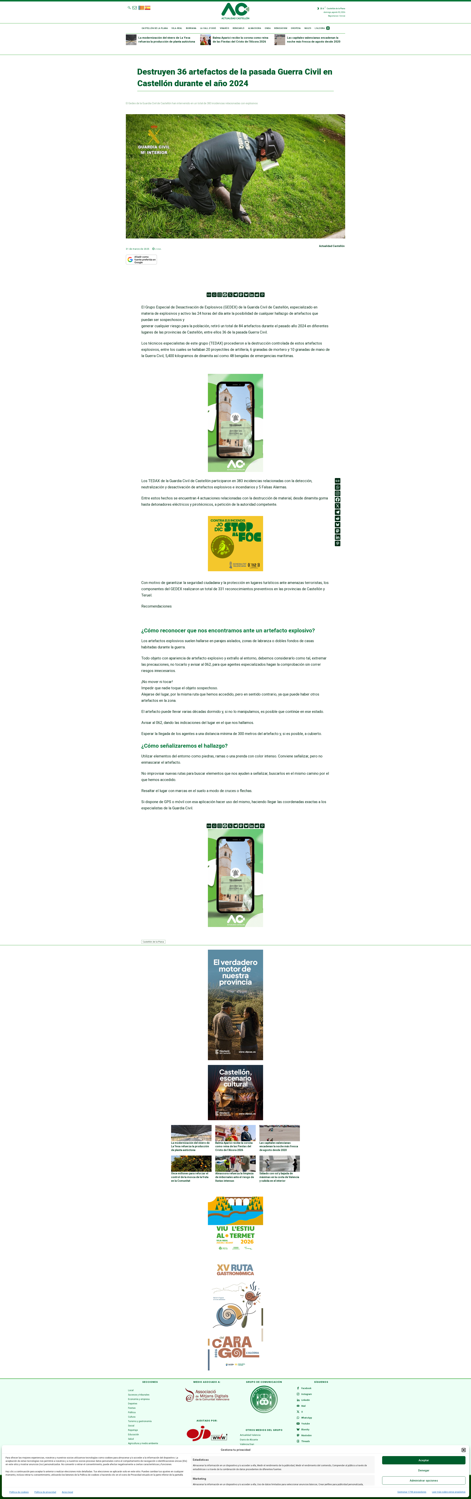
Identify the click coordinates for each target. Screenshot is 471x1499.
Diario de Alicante (249, 1439)
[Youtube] (298, 1424)
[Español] (148, 7)
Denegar (423, 1470)
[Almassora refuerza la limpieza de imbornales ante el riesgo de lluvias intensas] (235, 1164)
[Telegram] (235, 294)
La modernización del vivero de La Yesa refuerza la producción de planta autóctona (190, 1146)
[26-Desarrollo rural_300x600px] (235, 1059)
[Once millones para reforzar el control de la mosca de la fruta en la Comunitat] (191, 1164)
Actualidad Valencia (250, 1435)
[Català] (141, 7)
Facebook (306, 1388)
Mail (303, 1406)
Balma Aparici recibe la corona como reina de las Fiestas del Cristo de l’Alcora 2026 (234, 1146)
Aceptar (424, 1460)
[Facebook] (225, 294)
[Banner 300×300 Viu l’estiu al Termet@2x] (235, 1224)
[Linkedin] (251, 294)
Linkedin (305, 1400)
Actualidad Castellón (332, 246)
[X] (230, 294)
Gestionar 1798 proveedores (411, 1492)
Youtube (305, 1423)
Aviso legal (67, 1492)
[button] (463, 1450)
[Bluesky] (246, 294)
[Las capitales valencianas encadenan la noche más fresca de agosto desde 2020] (280, 39)
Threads (305, 1441)
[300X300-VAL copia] (235, 570)
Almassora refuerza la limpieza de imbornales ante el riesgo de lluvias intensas (234, 1177)
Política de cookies (19, 1492)
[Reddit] (257, 294)
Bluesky (305, 1429)
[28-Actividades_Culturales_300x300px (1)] (235, 1119)
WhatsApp (306, 1417)
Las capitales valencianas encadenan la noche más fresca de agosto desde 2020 (278, 1146)
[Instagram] (219, 294)
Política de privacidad (45, 1492)
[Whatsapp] (214, 294)
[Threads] (298, 1441)
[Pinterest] (262, 294)
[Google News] (209, 294)
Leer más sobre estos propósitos (448, 1492)
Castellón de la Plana (153, 941)
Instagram (306, 1394)
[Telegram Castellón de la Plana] (235, 474)
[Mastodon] (241, 294)
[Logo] (235, 11)
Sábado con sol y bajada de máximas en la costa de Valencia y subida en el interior (279, 1177)
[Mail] (298, 1406)
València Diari (247, 1444)
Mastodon (306, 1435)
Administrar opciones (424, 1480)
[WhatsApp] (298, 1418)
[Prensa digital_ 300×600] (235, 1315)
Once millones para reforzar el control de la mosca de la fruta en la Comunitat (189, 1177)
